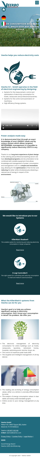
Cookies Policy (17, 436)
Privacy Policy (6, 436)
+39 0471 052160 (12, 431)
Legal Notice (28, 436)
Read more (20, 250)
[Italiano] (3, 24)
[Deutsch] (3, 18)
